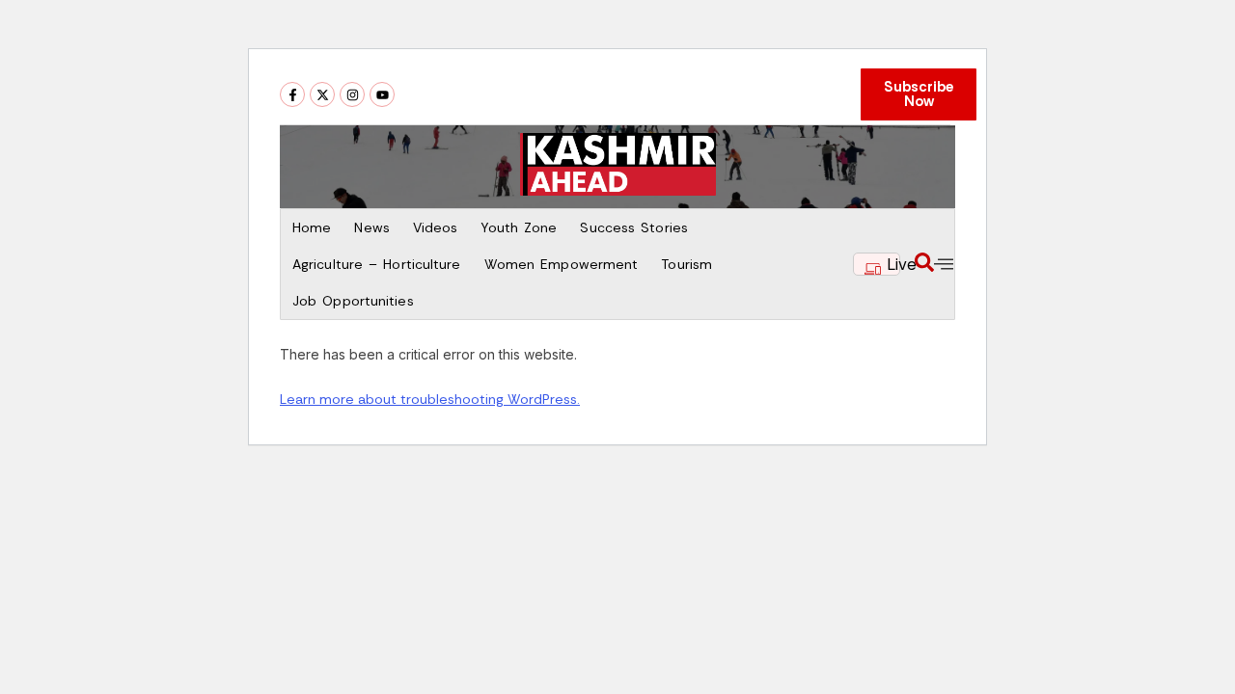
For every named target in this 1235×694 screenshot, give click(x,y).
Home (311, 227)
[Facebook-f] (292, 94)
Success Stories (634, 227)
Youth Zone (518, 227)
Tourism (686, 264)
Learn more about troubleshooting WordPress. (430, 399)
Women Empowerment (561, 264)
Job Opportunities (353, 300)
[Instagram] (352, 94)
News (371, 227)
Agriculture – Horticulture (376, 264)
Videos (435, 227)
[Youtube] (382, 94)
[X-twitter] (322, 94)
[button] (924, 264)
